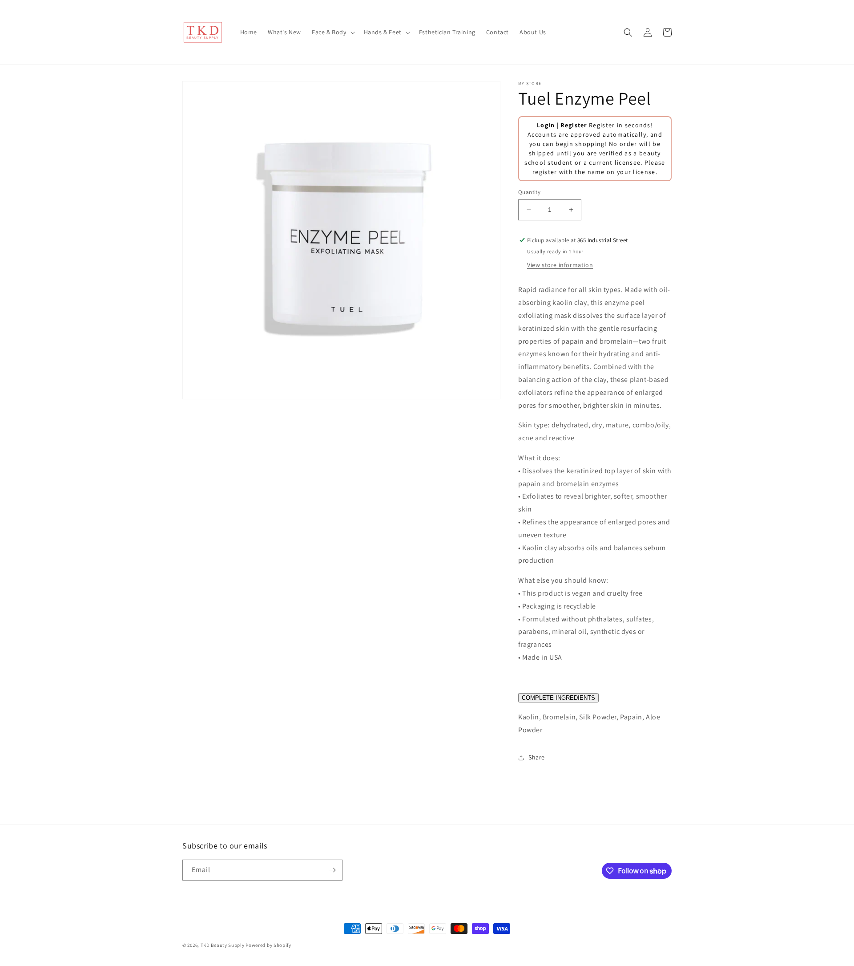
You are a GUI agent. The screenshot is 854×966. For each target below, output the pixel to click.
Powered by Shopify (268, 945)
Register (573, 125)
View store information (560, 265)
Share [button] (536, 757)
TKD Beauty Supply (223, 945)
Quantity (529, 192)
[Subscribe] (332, 870)
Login (546, 125)
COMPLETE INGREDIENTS (558, 697)
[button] (332, 32)
